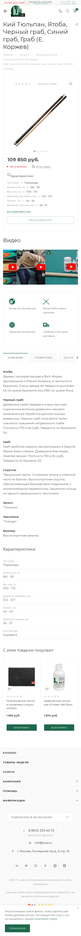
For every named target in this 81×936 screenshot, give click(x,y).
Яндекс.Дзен (64, 866)
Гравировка (43, 357)
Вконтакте (16, 866)
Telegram (26, 866)
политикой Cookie (45, 918)
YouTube (36, 866)
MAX (55, 866)
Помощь (10, 790)
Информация (14, 800)
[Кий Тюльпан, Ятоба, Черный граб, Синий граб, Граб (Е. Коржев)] (40, 120)
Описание (15, 357)
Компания (12, 781)
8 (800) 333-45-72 (41, 830)
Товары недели (16, 762)
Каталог (10, 752)
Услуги (9, 771)
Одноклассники (45, 866)
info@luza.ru (43, 842)
